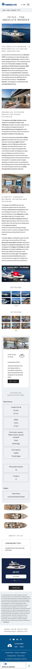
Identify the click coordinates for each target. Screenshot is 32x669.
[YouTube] (14, 639)
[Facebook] (10, 639)
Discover (16, 576)
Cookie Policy (9, 652)
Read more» (6, 622)
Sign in (22, 646)
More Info (16, 588)
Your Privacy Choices (15, 664)
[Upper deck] (16, 511)
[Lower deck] (16, 529)
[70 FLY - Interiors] (6, 319)
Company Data (11, 655)
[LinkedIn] (17, 639)
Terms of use (21, 655)
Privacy (17, 652)
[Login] (9, 645)
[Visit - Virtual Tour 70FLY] (16, 343)
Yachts (8, 10)
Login (15, 646)
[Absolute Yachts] (9, 4)
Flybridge (13, 10)
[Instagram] (21, 639)
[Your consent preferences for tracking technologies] (29, 666)
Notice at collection (8, 667)
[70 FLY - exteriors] (6, 294)
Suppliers (23, 652)
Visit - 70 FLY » (13, 381)
